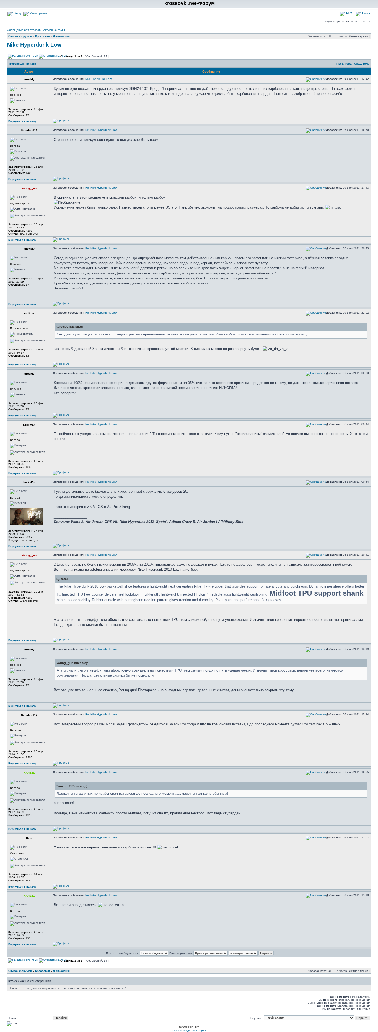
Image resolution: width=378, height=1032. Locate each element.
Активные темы (54, 30)
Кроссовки (42, 36)
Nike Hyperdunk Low (34, 45)
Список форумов (20, 36)
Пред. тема (344, 63)
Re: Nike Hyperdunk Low (101, 129)
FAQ (348, 13)
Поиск (366, 13)
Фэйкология (61, 36)
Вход (17, 13)
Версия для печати (22, 63)
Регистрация (38, 13)
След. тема (361, 63)
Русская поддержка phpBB (189, 1030)
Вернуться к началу (22, 121)
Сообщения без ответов (24, 30)
